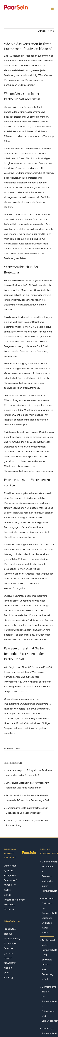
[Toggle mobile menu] (52, 8)
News (18, 748)
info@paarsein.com (14, 899)
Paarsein (9, 909)
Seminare (45, 704)
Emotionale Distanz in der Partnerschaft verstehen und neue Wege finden (47, 915)
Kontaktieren (44, 681)
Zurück (41, 31)
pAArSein (10, 748)
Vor (50, 31)
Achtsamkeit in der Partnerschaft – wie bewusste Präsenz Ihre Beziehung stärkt (47, 959)
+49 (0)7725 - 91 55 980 (10, 885)
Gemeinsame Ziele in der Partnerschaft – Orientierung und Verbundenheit (47, 1004)
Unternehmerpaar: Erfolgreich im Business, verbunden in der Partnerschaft (47, 876)
